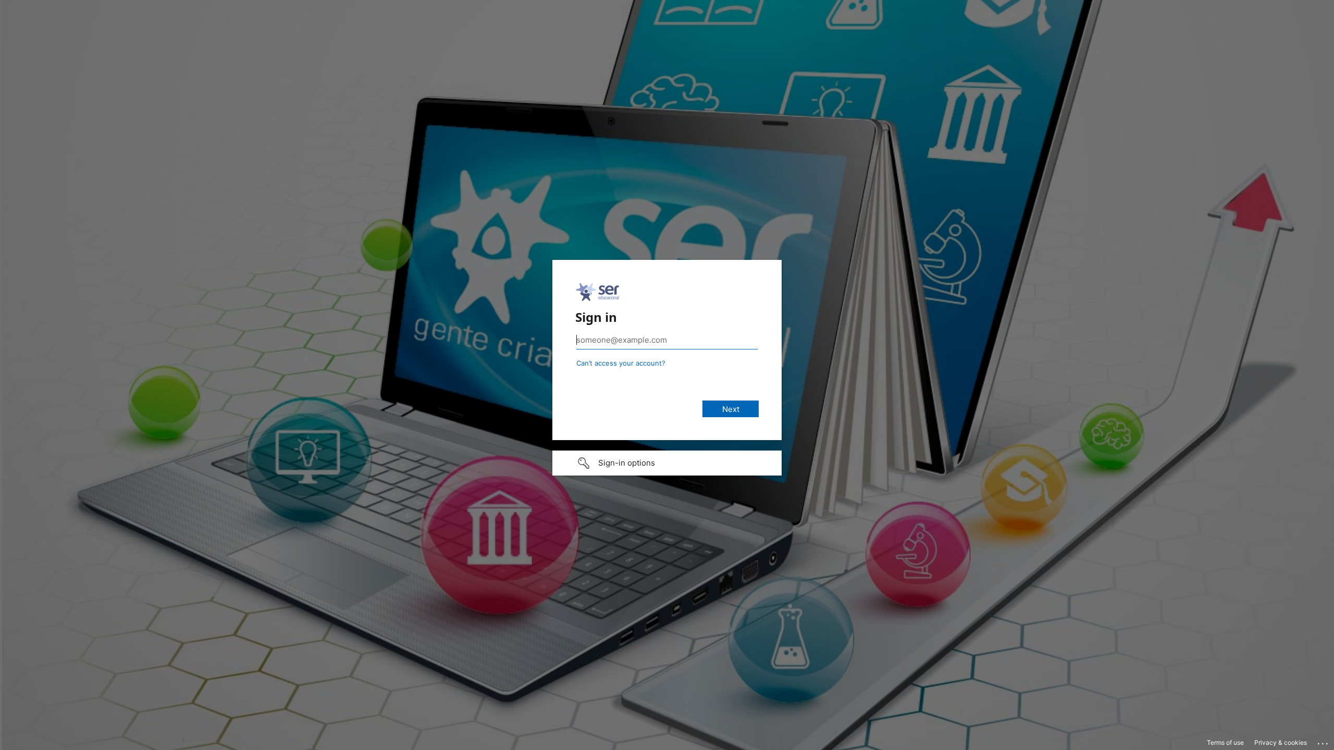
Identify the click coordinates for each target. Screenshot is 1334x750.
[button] (667, 463)
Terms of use (1225, 742)
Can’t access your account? (620, 363)
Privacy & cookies (1280, 742)
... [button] (1323, 741)
